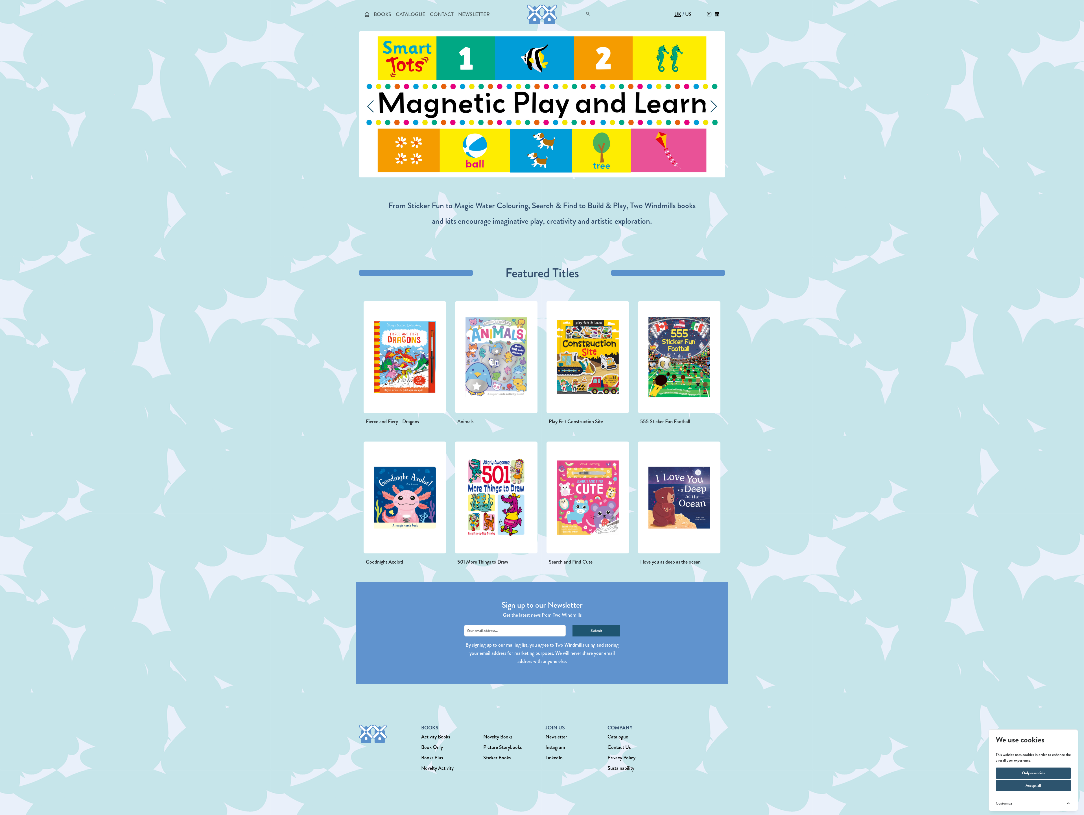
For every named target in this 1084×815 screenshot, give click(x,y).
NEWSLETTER (474, 14)
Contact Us (619, 747)
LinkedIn (554, 757)
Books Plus (432, 757)
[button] (713, 106)
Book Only (432, 747)
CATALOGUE (410, 14)
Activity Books (435, 736)
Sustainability (620, 768)
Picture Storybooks (502, 747)
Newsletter (556, 736)
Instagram (555, 747)
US (688, 14)
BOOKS (382, 14)
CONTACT (442, 14)
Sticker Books (497, 757)
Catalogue (617, 736)
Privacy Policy (621, 757)
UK (677, 14)
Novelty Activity (437, 768)
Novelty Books (497, 736)
